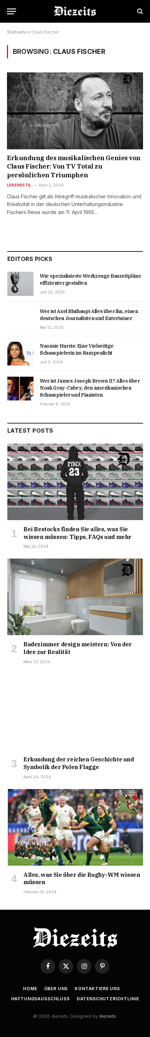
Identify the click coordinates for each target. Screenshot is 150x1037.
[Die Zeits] (75, 11)
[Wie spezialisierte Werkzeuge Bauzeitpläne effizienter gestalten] (20, 284)
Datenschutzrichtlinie (108, 998)
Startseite (17, 32)
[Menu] (11, 11)
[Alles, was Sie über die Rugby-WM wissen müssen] (75, 827)
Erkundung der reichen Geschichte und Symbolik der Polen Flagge (78, 763)
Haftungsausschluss (40, 998)
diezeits (107, 1016)
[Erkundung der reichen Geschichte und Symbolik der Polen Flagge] (75, 712)
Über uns (56, 988)
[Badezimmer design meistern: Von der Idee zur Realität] (75, 597)
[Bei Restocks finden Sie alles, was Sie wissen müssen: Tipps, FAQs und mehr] (75, 481)
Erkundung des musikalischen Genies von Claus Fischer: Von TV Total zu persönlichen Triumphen (74, 166)
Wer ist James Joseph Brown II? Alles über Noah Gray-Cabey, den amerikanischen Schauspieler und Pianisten (90, 388)
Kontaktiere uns (97, 988)
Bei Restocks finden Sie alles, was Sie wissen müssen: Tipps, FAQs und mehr (77, 533)
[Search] (139, 11)
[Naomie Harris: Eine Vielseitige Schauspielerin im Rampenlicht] (20, 353)
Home (30, 988)
